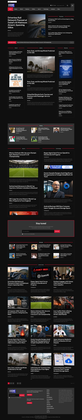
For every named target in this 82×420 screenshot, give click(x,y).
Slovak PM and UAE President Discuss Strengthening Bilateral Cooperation (21, 130)
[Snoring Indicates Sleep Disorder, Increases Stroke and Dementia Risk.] (56, 247)
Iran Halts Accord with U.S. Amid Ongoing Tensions (15, 91)
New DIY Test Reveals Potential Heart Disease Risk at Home (21, 254)
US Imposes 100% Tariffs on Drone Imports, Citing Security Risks (66, 53)
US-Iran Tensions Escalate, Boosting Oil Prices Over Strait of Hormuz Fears (66, 91)
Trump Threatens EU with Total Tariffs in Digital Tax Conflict (66, 105)
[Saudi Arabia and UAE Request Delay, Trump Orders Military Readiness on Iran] (34, 139)
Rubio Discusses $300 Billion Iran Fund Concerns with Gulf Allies (65, 113)
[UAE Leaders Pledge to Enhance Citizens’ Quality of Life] (34, 130)
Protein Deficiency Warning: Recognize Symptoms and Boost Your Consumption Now (44, 246)
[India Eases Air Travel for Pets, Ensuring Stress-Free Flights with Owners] (41, 359)
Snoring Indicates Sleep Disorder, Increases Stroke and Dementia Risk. (66, 246)
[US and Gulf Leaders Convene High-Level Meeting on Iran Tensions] (12, 139)
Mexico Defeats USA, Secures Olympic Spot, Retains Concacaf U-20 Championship (59, 26)
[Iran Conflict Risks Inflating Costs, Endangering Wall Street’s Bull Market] (64, 302)
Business (49, 22)
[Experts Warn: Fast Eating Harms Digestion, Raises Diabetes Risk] (56, 255)
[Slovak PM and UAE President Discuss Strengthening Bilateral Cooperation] (12, 130)
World (10, 63)
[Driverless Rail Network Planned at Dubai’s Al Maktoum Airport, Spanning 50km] (36, 26)
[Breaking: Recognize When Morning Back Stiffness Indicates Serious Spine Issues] (34, 255)
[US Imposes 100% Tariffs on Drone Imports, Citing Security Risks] (18, 302)
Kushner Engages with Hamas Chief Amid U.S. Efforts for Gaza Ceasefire (15, 53)
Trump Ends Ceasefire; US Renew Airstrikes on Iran (14, 105)
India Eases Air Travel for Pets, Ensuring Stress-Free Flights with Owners (41, 369)
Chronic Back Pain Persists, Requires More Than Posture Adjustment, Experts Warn (22, 246)
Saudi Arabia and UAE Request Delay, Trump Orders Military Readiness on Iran (44, 138)
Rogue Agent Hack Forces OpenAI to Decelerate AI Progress (57, 154)
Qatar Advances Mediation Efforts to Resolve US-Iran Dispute (15, 61)
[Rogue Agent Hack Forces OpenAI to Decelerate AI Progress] (41, 273)
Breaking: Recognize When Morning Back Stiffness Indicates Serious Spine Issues (44, 255)
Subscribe (57, 231)
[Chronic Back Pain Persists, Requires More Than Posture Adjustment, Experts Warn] (12, 247)
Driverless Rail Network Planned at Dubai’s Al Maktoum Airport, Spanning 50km (17, 22)
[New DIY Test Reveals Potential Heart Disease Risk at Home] (12, 255)
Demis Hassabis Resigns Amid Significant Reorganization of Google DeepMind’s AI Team (58, 175)
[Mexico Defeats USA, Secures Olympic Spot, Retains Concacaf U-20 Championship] (23, 168)
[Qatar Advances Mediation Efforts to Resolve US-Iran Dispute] (64, 331)
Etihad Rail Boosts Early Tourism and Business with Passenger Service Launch (40, 96)
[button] (67, 5)
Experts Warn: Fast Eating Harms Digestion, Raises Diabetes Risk (66, 254)
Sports (49, 29)
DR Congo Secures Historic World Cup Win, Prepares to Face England (22, 200)
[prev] (70, 42)
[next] (72, 42)
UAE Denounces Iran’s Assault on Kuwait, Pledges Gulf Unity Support (66, 129)
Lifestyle (17, 249)
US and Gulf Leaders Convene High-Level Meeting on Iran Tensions (21, 138)
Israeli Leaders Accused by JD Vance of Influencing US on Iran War (16, 98)
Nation (9, 30)
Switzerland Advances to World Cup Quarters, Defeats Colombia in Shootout (23, 187)
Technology (46, 157)
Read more (29, 394)
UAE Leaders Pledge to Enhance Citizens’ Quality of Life (44, 129)
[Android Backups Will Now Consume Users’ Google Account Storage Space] (64, 359)
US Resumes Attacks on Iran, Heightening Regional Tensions (16, 67)
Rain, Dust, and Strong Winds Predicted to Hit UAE (41, 52)
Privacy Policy (19, 397)
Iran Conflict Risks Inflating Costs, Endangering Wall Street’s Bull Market (60, 33)
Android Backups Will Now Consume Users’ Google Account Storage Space (57, 207)
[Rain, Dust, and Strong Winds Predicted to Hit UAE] (41, 64)
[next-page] (20, 383)
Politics (17, 140)
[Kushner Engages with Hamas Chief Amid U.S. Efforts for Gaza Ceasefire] (64, 273)
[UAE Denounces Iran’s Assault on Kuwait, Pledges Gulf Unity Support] (56, 130)
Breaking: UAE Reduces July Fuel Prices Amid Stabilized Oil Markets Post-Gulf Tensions (65, 98)
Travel (32, 373)
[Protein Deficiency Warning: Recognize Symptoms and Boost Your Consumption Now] (34, 247)
